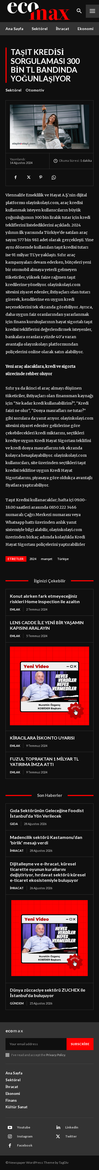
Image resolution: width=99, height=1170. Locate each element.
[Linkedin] (58, 1127)
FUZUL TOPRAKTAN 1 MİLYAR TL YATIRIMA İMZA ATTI (44, 761)
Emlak (15, 609)
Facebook (24, 1145)
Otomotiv (35, 90)
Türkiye (63, 559)
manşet (46, 559)
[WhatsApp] (53, 177)
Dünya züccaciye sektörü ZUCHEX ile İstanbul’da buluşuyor (47, 992)
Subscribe (80, 1044)
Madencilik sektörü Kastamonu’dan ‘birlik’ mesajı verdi (46, 840)
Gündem (17, 1003)
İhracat (17, 850)
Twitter (71, 1136)
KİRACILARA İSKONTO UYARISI (42, 737)
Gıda (14, 824)
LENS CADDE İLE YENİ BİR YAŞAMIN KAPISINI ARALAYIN (47, 625)
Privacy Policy (55, 1055)
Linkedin (71, 1127)
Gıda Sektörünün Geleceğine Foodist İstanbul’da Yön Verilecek (47, 813)
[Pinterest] (40, 177)
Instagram (24, 1136)
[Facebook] (15, 177)
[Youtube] (10, 1127)
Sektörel (13, 90)
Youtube (23, 1127)
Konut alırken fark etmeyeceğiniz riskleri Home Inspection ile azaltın (45, 598)
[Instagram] (10, 1136)
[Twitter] (28, 177)
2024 (32, 559)
